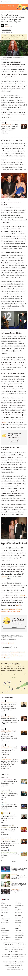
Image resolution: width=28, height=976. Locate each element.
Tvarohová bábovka (18, 922)
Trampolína (22, 947)
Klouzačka (11, 949)
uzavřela (18, 605)
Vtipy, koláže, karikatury (8, 852)
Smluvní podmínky (19, 961)
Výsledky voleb (4, 907)
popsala (3, 422)
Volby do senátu (4, 910)
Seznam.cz (20, 1)
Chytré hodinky (10, 958)
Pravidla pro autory (9, 965)
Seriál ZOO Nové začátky (6, 655)
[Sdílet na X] (16, 647)
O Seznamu (11, 961)
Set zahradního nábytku (18, 949)
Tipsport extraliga (4, 920)
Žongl (2, 802)
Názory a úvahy (5, 792)
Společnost (22, 652)
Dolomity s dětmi (4, 939)
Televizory (23, 956)
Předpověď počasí (20, 943)
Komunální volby (4, 912)
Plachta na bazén (15, 947)
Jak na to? (14, 677)
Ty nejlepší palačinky (19, 917)
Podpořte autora (5, 29)
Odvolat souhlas (18, 965)
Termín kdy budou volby (6, 909)
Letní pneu (12, 956)
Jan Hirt (16, 907)
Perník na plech (18, 925)
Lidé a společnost (6, 125)
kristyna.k (3, 777)
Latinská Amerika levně (5, 937)
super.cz (12, 609)
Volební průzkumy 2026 (6, 905)
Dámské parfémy (5, 956)
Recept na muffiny (18, 918)
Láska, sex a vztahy (6, 780)
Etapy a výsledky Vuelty (19, 905)
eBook (4, 32)
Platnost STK (17, 939)
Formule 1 (3, 924)
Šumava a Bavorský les (5, 933)
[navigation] (2, 2)
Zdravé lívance (18, 920)
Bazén (10, 947)
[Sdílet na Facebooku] (14, 647)
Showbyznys (3, 654)
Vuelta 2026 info (18, 903)
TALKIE (6, 24)
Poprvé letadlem (4, 932)
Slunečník (6, 949)
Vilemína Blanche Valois (6, 825)
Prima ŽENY (16, 612)
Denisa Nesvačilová (14, 652)
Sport (2, 804)
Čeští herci (13, 654)
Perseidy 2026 (4, 944)
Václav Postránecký (5, 657)
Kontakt (12, 963)
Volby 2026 (3, 903)
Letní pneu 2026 (18, 930)
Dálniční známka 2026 (19, 932)
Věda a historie (5, 827)
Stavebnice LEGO (22, 954)
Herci (9, 654)
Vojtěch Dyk (22, 655)
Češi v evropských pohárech (20, 944)
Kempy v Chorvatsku (5, 930)
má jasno (22, 595)
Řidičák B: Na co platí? (19, 935)
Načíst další (14, 861)
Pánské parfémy (17, 958)
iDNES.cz (18, 609)
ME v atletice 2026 (4, 922)
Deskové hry (17, 956)
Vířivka (16, 951)
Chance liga (3, 917)
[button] (14, 48)
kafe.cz (7, 609)
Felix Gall (16, 910)
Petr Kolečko (16, 655)
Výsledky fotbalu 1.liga (5, 918)
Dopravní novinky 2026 (19, 933)
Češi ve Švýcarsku (4, 935)
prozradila (4, 577)
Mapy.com (13, 943)
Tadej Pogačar (18, 909)
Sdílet (9, 32)
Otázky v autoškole (18, 937)
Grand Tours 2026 (18, 912)
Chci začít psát (13, 674)
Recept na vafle (18, 924)
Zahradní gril (11, 951)
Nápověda (7, 963)
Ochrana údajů (18, 963)
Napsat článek (14, 627)
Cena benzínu (11, 944)
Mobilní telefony (14, 954)
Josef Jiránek (4, 850)
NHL (2, 925)
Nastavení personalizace (13, 967)
